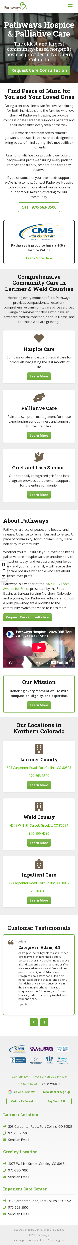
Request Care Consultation (39, 70)
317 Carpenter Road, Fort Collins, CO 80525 (39, 883)
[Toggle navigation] (70, 6)
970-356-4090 (39, 833)
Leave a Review (23, 1092)
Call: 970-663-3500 (39, 207)
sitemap (19, 1240)
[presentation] (34, 1022)
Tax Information (20, 1076)
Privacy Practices (28, 1083)
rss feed (48, 1240)
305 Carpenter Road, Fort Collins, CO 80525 (39, 767)
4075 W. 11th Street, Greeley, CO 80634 (39, 825)
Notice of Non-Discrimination (50, 1076)
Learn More (39, 376)
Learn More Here (39, 258)
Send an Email (18, 1140)
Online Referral (22, 1101)
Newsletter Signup (56, 1092)
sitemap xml (33, 1240)
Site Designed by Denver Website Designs (39, 1229)
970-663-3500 (39, 775)
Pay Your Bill (56, 1101)
